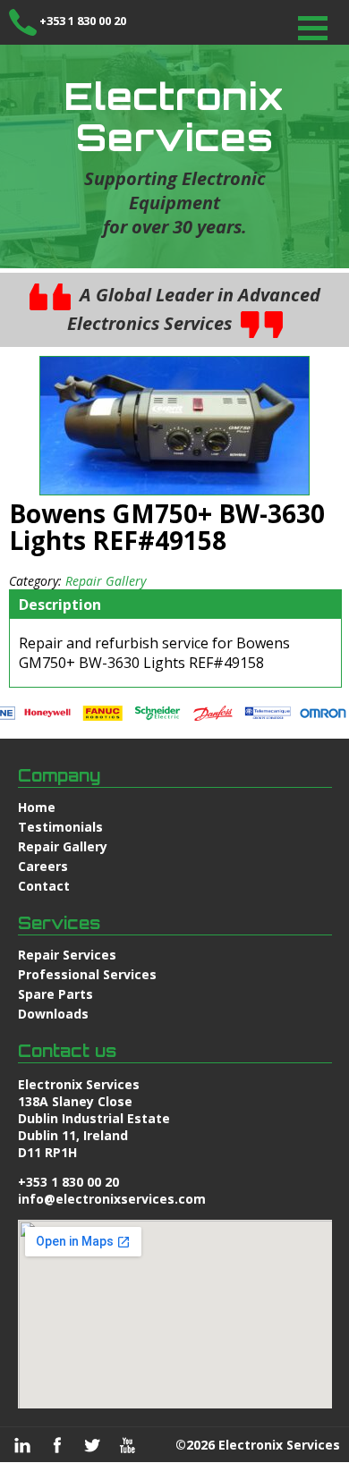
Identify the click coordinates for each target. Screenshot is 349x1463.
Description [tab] (60, 604)
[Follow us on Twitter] (92, 1445)
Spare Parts (55, 993)
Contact (44, 885)
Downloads (53, 1013)
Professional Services (87, 974)
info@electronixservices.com (112, 1198)
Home (36, 807)
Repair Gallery (105, 580)
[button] (313, 28)
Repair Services (67, 954)
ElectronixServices (174, 116)
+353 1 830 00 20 (82, 21)
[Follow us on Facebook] (57, 1445)
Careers (43, 866)
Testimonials (60, 826)
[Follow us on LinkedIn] (22, 1445)
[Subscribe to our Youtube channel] (127, 1445)
